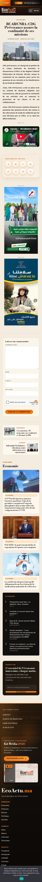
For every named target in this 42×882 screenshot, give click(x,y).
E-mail (8, 381)
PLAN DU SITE (8, 727)
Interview (5, 837)
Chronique (5, 840)
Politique (5, 816)
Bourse (4, 812)
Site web (9, 389)
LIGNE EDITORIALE (10, 723)
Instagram (5, 854)
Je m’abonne (21, 692)
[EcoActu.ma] (8, 10)
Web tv (4, 833)
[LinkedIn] (30, 164)
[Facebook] (8, 164)
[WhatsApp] (8, 172)
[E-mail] (23, 172)
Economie (21, 20)
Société (4, 820)
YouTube (4, 861)
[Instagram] (16, 164)
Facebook (5, 851)
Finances (5, 809)
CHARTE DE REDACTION (12, 719)
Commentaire (11, 345)
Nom (7, 372)
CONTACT (7, 715)
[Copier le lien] (30, 172)
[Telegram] (16, 172)
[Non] (39, 874)
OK (21, 879)
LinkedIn (4, 858)
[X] (23, 164)
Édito (3, 830)
